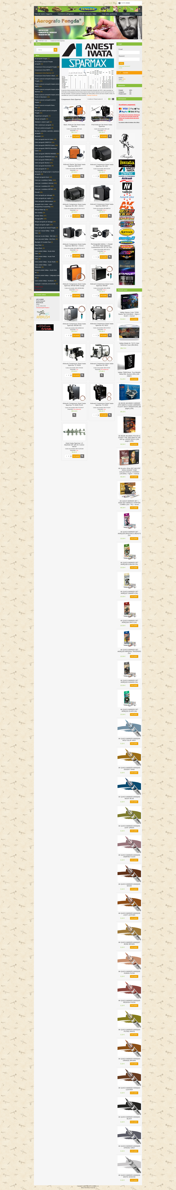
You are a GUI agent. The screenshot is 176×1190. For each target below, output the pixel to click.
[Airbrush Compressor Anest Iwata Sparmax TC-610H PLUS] (74, 392)
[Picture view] (109, 99)
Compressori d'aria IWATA (42, 70)
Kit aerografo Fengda (41, 58)
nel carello (121, 80)
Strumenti (37, 136)
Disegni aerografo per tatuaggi (44, 221)
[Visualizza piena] (113, 99)
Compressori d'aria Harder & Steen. (45, 75)
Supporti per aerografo (41, 116)
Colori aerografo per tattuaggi (43, 195)
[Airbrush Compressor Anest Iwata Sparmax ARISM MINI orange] (74, 273)
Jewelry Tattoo (39, 215)
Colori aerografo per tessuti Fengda (45, 227)
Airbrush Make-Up (40, 209)
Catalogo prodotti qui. (92, 95)
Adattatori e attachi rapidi (42, 122)
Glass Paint (38, 245)
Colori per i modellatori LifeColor (44, 183)
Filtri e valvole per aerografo (43, 125)
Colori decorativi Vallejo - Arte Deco (45, 239)
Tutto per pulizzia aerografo (43, 128)
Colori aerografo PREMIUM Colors (45, 156)
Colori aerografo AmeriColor (43, 165)
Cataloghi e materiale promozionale (45, 283)
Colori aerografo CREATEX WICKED (45, 153)
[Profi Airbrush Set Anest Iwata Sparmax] (101, 113)
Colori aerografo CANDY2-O (43, 142)
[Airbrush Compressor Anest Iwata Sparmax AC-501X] (101, 312)
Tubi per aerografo (40, 119)
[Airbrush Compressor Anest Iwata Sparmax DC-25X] (101, 153)
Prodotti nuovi (39, 287)
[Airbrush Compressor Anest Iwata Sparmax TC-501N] (74, 352)
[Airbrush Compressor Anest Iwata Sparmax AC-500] (101, 352)
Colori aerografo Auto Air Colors (44, 139)
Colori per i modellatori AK (42, 186)
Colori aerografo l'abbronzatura (44, 201)
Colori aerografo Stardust (42, 162)
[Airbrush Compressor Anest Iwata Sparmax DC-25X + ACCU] (74, 193)
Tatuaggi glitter (39, 218)
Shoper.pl (92, 1187)
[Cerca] (55, 50)
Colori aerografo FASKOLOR (43, 159)
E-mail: (121, 49)
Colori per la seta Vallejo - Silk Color (45, 236)
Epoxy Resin (38, 248)
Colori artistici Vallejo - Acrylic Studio (45, 262)
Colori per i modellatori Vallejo (43, 180)
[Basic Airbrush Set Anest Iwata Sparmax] (74, 113)
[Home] (88, 22)
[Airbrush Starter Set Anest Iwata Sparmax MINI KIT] (74, 153)
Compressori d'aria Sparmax (43, 73)
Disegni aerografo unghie (42, 224)
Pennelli (37, 192)
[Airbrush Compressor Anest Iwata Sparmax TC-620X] (101, 392)
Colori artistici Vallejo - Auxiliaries (44, 280)
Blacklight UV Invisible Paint (43, 242)
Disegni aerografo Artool (42, 177)
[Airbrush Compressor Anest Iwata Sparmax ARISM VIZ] (74, 312)
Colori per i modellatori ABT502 (44, 189)
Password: (122, 56)
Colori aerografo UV (40, 169)
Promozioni (38, 289)
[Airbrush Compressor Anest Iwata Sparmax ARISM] (101, 273)
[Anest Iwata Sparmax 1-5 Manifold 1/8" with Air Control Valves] (74, 432)
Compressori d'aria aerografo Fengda (46, 67)
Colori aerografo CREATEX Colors (45, 145)
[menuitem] (43, 14)
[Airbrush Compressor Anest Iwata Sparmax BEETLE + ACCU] (74, 233)
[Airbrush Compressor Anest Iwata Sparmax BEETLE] (101, 193)
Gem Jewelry (38, 212)
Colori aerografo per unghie (43, 198)
